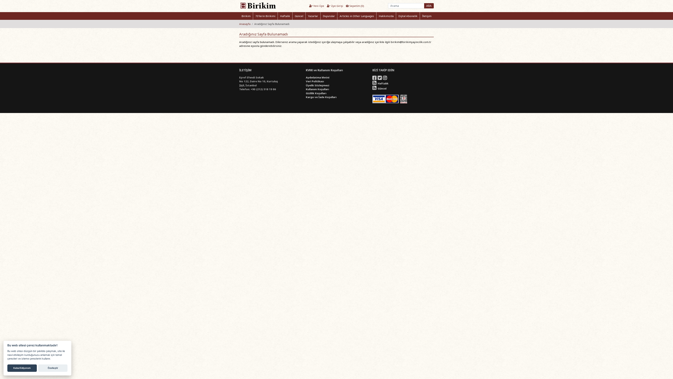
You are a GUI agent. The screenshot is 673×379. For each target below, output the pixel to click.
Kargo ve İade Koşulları (321, 97)
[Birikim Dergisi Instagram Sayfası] (385, 78)
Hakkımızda (386, 16)
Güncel (299, 16)
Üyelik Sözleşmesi (317, 85)
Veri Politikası (315, 81)
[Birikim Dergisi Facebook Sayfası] (374, 78)
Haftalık (285, 16)
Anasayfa (244, 24)
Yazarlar (313, 16)
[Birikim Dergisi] (258, 5)
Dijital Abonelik (407, 16)
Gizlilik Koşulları (316, 93)
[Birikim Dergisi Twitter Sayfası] (380, 78)
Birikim (246, 16)
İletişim (426, 16)
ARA (428, 6)
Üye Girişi (336, 6)
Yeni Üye (318, 6)
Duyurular (329, 16)
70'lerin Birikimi (265, 16)
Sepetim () (356, 6)
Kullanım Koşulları (317, 89)
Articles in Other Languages (357, 16)
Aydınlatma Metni (317, 77)
